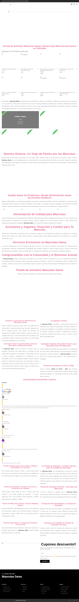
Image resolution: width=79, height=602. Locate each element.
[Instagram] (76, 600)
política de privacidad (54, 556)
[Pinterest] (74, 600)
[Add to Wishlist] (19, 68)
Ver (58, 122)
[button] (2, 209)
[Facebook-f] (71, 600)
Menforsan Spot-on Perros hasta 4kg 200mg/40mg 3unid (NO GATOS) (47, 70)
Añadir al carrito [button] (4, 72)
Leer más (22, 72)
